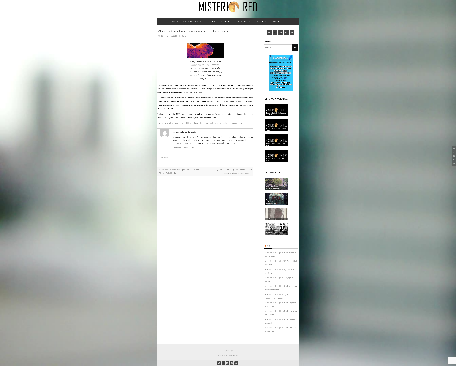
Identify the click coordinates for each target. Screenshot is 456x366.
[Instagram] (453, 156)
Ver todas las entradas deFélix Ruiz (188, 147)
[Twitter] (453, 148)
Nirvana (228, 355)
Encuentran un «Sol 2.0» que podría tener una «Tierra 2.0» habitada (178, 171)
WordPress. (236, 355)
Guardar (164, 157)
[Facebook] (453, 152)
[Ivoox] (453, 163)
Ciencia (184, 36)
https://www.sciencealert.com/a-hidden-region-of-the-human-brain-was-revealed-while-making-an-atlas (201, 123)
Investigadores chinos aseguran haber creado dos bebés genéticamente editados (231, 171)
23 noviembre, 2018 (169, 36)
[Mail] (453, 160)
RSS (268, 246)
